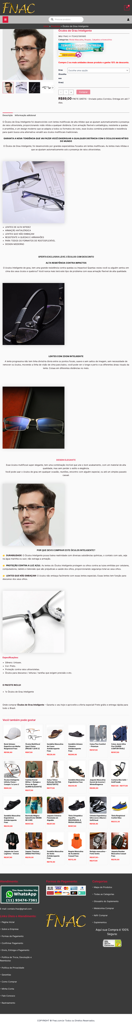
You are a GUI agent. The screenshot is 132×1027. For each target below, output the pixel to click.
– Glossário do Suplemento (105, 901)
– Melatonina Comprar (103, 908)
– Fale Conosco (7, 995)
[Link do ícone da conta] (128, 19)
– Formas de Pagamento (12, 936)
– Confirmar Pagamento (11, 943)
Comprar (83, 92)
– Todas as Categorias (103, 894)
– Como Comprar (8, 981)
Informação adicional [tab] (25, 115)
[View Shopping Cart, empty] (126, 7)
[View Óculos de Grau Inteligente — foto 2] (21, 87)
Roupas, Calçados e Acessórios (98, 40)
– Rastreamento (7, 1003)
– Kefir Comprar (100, 915)
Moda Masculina (76, 40)
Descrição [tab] (8, 115)
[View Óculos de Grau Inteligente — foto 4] (47, 87)
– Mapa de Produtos (102, 887)
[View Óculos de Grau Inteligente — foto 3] (34, 87)
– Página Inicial (7, 922)
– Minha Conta (7, 988)
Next (53, 88)
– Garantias (5, 974)
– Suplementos (99, 922)
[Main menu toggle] (5, 19)
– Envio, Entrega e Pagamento (14, 950)
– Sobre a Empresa (9, 929)
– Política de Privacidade (12, 967)
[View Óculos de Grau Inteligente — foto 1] (8, 87)
